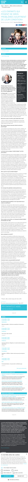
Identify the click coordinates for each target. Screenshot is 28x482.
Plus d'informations (5, 447)
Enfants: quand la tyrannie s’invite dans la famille (12, 375)
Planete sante (3, 2)
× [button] (26, 454)
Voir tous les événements (21, 368)
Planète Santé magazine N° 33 (12, 303)
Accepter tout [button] (7, 476)
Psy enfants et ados (6, 7)
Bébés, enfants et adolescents (16, 5)
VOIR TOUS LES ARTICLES (7, 309)
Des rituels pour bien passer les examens (12, 381)
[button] (16, 25)
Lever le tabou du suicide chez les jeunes (12, 386)
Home (2, 5)
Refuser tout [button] (21, 476)
